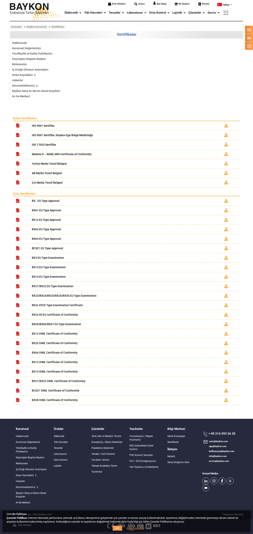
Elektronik (59, 436)
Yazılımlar (97, 471)
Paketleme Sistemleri (103, 448)
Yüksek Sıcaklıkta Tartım (104, 465)
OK (117, 528)
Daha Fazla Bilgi (135, 528)
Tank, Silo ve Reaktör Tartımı (106, 436)
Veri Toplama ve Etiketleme (143, 467)
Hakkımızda (19, 42)
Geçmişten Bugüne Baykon (29, 58)
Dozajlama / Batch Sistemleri (107, 442)
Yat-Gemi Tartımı (100, 460)
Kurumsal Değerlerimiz (26, 48)
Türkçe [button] (226, 5)
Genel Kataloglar (176, 436)
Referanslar (19, 64)
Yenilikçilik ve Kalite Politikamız (32, 53)
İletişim (206, 4)
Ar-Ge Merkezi (21, 96)
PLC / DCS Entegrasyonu (142, 461)
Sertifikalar (173, 442)
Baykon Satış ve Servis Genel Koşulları (36, 90)
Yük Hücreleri (61, 442)
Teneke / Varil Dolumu (103, 454)
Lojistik (57, 465)
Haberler (17, 80)
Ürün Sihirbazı (119, 4)
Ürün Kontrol (60, 460)
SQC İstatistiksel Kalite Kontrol (141, 447)
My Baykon (184, 4)
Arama (141, 4)
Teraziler (58, 448)
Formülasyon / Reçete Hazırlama (141, 438)
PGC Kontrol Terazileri (141, 455)
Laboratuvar (60, 454)
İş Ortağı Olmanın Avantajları (30, 69)
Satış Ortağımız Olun (178, 462)
